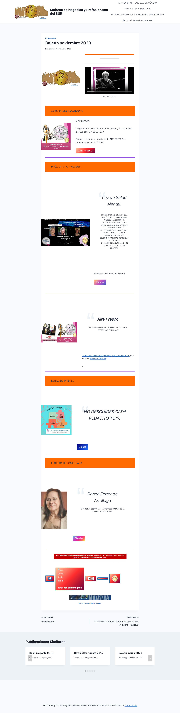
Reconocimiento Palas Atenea (137, 20)
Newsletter (50, 38)
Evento (100, 282)
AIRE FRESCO (85, 150)
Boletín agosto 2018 (41, 653)
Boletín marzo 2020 (130, 653)
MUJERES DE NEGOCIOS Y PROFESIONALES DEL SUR (137, 14)
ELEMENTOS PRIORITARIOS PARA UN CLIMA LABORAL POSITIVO (116, 621)
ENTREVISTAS (125, 3)
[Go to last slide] (30, 658)
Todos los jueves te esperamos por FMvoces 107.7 (106, 355)
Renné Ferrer (47, 619)
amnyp (51, 49)
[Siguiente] (150, 658)
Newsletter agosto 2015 (88, 653)
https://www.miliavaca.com (90, 603)
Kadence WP (131, 705)
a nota (82, 447)
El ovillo (79, 538)
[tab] (85, 671)
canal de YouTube (98, 358)
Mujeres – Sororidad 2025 (137, 8)
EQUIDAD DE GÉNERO (146, 3)
